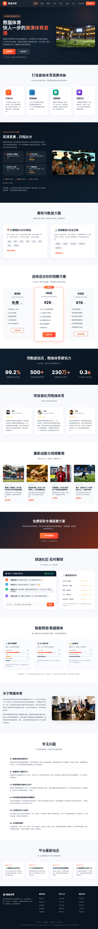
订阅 (54, 3)
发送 (50, 604)
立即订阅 (49, 335)
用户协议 (38, 922)
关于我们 (81, 898)
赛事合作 (81, 905)
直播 (42, 3)
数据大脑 (41, 902)
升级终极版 (80, 334)
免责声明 (52, 922)
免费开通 (17, 330)
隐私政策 (45, 922)
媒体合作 (81, 902)
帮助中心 (61, 912)
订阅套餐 (41, 905)
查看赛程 (23, 52)
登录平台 (61, 902)
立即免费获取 (49, 536)
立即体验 (90, 3)
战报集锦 (41, 908)
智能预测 (41, 912)
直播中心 (41, 898)
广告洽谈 (81, 908)
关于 (73, 3)
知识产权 (59, 922)
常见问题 (81, 3)
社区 (61, 3)
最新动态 (81, 912)
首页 (35, 3)
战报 (67, 3)
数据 (48, 3)
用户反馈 (61, 905)
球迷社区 (61, 908)
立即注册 (61, 898)
